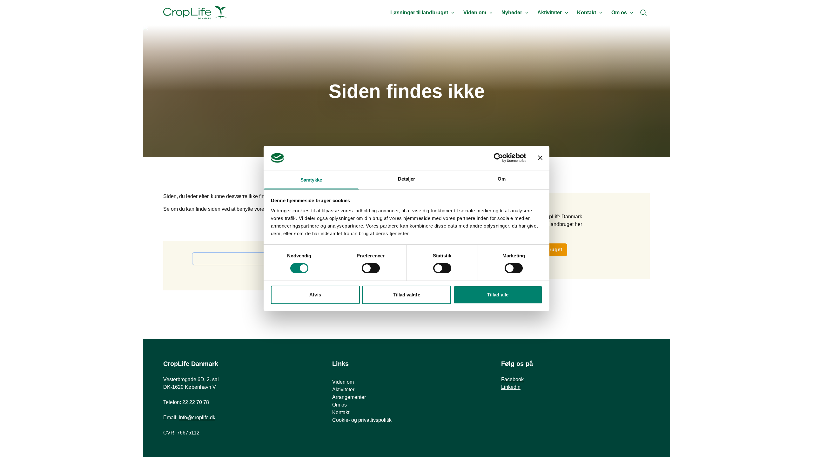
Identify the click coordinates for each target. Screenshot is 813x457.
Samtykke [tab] (311, 179)
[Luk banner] (540, 158)
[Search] (643, 13)
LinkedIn (511, 387)
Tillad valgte (406, 294)
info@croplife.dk (197, 417)
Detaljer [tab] (406, 179)
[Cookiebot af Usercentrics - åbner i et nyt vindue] (498, 157)
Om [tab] (502, 179)
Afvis (315, 294)
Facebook (512, 379)
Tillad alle (497, 294)
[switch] (371, 268)
